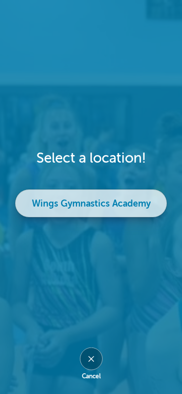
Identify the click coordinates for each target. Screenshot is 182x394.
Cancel (91, 376)
